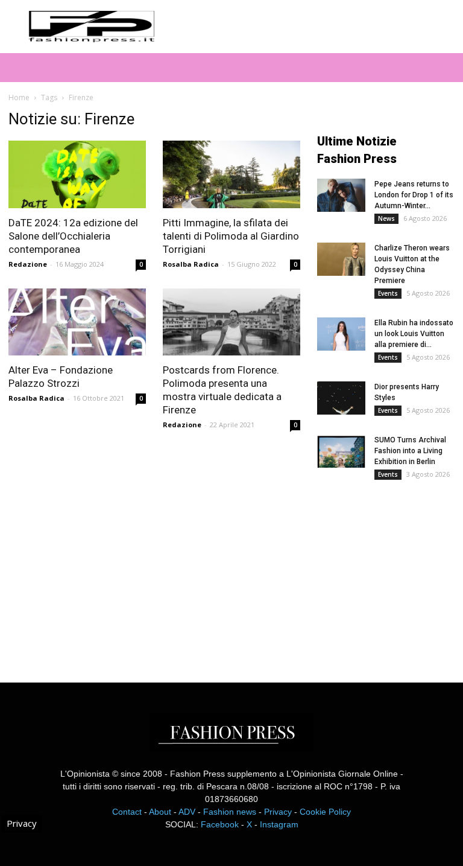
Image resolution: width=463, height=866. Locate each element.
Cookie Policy (325, 812)
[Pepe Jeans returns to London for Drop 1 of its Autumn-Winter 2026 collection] (341, 195)
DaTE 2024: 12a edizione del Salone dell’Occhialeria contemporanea (73, 236)
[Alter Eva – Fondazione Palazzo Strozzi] (77, 322)
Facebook (220, 824)
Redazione (27, 264)
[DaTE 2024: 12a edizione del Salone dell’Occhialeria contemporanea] (77, 174)
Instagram (279, 824)
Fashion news (229, 812)
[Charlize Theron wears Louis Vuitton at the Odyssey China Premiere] (341, 259)
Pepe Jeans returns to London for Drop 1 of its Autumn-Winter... (413, 195)
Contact (127, 812)
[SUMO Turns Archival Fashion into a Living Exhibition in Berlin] (341, 451)
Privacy (278, 812)
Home (19, 97)
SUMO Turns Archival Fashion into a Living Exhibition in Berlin (410, 451)
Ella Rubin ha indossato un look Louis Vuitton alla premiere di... (413, 334)
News (386, 218)
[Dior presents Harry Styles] (341, 398)
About (160, 812)
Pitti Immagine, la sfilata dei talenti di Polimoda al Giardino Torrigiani (231, 236)
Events (388, 293)
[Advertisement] (390, 572)
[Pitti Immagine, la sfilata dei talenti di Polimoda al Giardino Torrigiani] (231, 174)
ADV (186, 812)
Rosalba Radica (191, 264)
